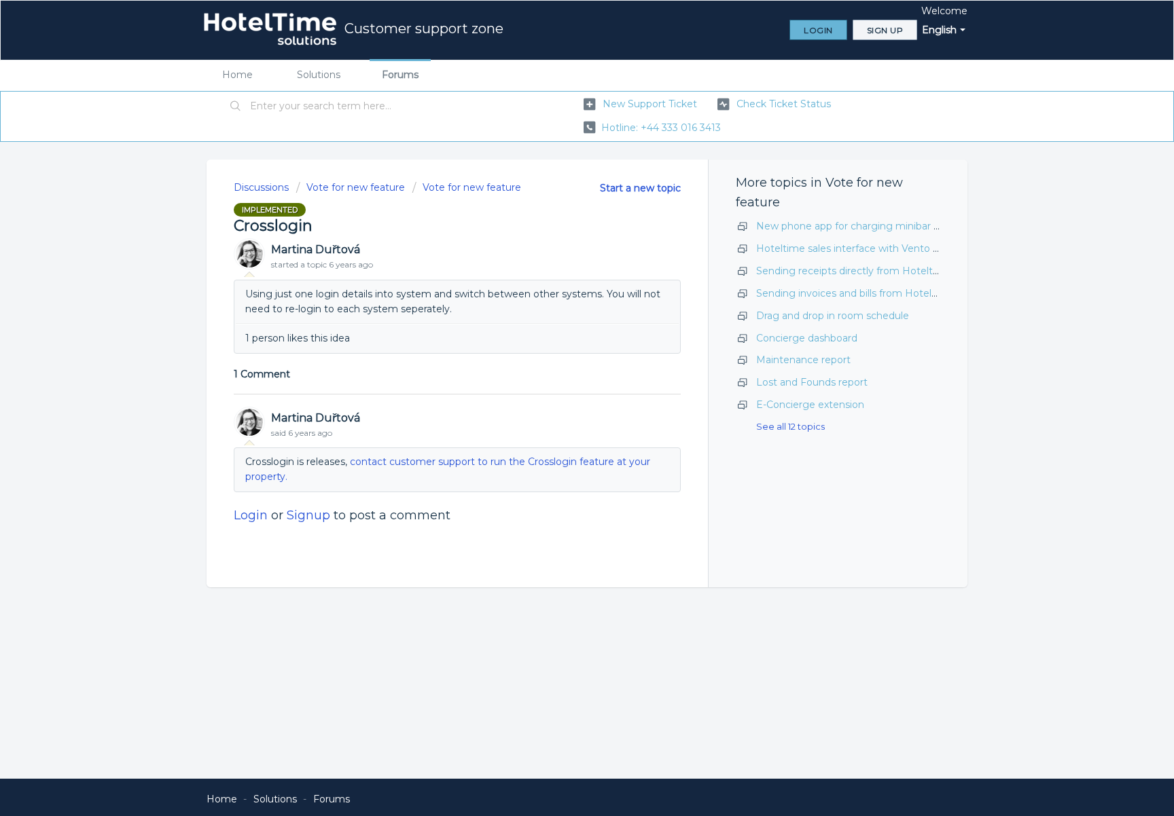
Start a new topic (640, 188)
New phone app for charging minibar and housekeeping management (923, 226)
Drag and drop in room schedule (832, 316)
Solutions (318, 75)
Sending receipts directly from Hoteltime (853, 271)
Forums (400, 75)
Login (251, 515)
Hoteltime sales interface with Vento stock (857, 248)
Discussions (261, 187)
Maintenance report (803, 360)
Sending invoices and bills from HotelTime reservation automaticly (913, 293)
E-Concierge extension (810, 404)
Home (237, 75)
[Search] (235, 106)
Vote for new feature (355, 187)
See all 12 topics (790, 426)
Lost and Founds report (812, 382)
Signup (308, 515)
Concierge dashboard (806, 338)
